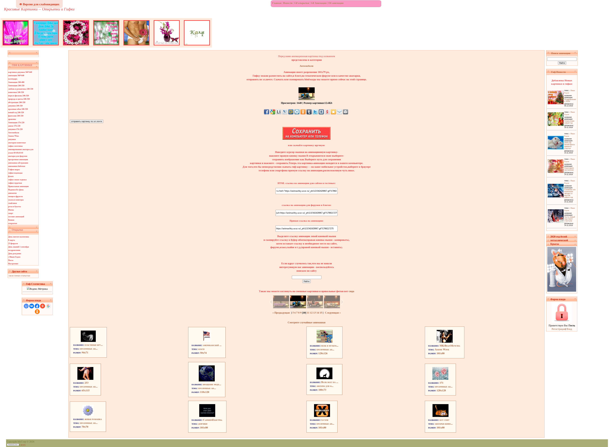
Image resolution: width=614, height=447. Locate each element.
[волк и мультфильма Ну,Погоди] (325, 341)
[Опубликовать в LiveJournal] (284, 111)
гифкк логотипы (15, 146)
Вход (569, 329)
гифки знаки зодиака (17, 179)
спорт (10, 213)
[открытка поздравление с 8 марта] (136, 46)
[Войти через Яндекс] (42, 306)
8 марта (11, 240)
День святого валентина (18, 236)
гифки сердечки (15, 183)
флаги (10, 176)
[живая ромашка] (88, 415)
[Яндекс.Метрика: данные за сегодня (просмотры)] (37, 288)
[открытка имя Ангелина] (167, 46)
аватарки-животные (17, 142)
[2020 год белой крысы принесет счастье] (556, 148)
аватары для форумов (17, 156)
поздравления (14, 250)
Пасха (10, 260)
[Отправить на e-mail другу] (339, 111)
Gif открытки (301, 3)
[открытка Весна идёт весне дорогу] (15, 46)
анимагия (12, 193)
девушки (12, 139)
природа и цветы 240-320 (19, 99)
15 (321, 312)
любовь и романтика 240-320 (20, 89)
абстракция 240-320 (16, 102)
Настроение (13, 263)
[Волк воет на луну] (324, 378)
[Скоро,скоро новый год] (556, 125)
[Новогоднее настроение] (556, 172)
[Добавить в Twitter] (315, 111)
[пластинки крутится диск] (88, 341)
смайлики (12, 203)
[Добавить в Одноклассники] (303, 111)
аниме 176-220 (14, 125)
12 (311, 312)
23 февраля (13, 243)
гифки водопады (15, 173)
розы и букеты (14, 206)
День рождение (14, 253)
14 (317, 312)
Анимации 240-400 (16, 82)
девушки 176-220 (15, 129)
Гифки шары (14, 169)
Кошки (11, 220)
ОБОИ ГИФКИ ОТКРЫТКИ (19, 276)
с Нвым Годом (14, 256)
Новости (288, 3)
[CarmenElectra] (207, 416)
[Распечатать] (345, 111)
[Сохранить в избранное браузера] (333, 111)
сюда (351, 291)
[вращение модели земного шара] (207, 380)
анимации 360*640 (16, 75)
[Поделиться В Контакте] (321, 111)
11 (308, 312)
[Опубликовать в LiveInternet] (278, 111)
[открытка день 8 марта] (76, 46)
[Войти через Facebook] (37, 306)
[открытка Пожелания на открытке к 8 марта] (106, 46)
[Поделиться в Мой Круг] (296, 111)
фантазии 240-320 (15, 115)
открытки (12, 223)
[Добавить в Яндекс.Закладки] (327, 111)
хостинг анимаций (16, 216)
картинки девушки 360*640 (20, 72)
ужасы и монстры (16, 199)
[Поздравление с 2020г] (556, 103)
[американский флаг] (207, 341)
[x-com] (322, 416)
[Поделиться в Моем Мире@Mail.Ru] (290, 111)
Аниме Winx (13, 136)
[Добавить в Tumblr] (309, 111)
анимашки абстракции (18, 162)
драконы (12, 119)
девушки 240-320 (15, 105)
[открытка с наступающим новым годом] (46, 46)
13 (314, 312)
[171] (440, 379)
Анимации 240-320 (16, 85)
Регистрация (558, 329)
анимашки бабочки (16, 166)
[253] (85, 379)
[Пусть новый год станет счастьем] (556, 222)
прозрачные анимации (18, 159)
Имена (11, 209)
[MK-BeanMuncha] (445, 341)
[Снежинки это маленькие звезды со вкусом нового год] (556, 196)
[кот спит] (441, 416)
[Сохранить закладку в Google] (272, 111)
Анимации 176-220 (16, 122)
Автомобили (13, 132)
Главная (276, 3)
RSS (23, 445)
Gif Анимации (319, 3)
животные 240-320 (16, 92)
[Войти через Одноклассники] (37, 311)
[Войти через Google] (48, 306)
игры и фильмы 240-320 (18, 95)
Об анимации (336, 3)
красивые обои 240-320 (18, 109)
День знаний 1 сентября (18, 246)
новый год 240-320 (16, 112)
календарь (12, 78)
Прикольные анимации (18, 186)
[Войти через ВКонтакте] (31, 306)
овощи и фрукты (15, 196)
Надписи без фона (16, 189)
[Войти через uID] (26, 306)
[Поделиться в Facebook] (266, 111)
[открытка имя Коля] (197, 46)
